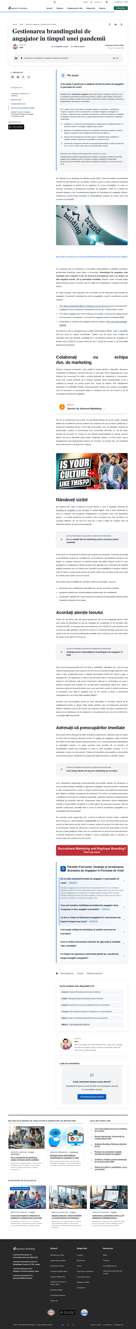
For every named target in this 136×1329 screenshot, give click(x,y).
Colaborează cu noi (74, 8)
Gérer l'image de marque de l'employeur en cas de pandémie (87, 1011)
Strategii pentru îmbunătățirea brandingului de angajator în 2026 (95, 653)
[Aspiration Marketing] (17, 8)
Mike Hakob (74, 1152)
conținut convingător (119, 387)
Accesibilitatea (107, 1325)
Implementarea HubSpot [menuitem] (58, 1260)
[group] (70, 58)
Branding (80, 973)
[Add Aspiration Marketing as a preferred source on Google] (16, 127)
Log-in (85, 2)
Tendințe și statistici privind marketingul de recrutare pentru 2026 (111, 1161)
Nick (21, 48)
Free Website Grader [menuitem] (109, 1266)
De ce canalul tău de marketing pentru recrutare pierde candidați (92, 540)
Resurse (102, 8)
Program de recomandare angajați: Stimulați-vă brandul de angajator (108, 1153)
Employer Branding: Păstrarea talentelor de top (111, 1145)
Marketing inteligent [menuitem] (56, 1290)
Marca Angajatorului (67, 973)
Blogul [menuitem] (105, 1255)
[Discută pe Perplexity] (23, 77)
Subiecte (59, 8)
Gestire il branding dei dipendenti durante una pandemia (85, 1018)
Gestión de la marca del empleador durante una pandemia (86, 1005)
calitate (98, 738)
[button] (22, 58)
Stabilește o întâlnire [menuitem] (83, 1282)
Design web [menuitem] (54, 1300)
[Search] (55, 2)
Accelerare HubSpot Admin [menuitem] (58, 1271)
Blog (21, 24)
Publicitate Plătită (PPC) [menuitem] (57, 1277)
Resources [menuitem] (108, 1248)
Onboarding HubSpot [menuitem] (57, 1266)
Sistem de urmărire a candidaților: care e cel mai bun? (111, 1168)
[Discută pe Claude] (18, 77)
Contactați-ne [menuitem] (81, 1287)
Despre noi (91, 8)
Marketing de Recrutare (94, 973)
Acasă (15, 24)
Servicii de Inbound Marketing (84, 408)
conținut (68, 561)
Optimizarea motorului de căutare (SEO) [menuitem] (58, 1283)
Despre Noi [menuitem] (82, 1248)
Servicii (49, 8)
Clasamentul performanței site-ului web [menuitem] (113, 1272)
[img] (114, 58)
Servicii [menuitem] (53, 1248)
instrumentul (77, 441)
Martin (33, 1212)
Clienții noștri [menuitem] (81, 1260)
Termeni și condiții (96, 1325)
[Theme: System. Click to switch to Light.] (107, 2)
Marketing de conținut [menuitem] (57, 1255)
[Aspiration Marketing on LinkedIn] (63, 1325)
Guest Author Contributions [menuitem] (85, 1271)
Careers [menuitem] (79, 1266)
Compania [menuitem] (80, 1255)
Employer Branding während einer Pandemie (81, 992)
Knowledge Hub (118, 1325)
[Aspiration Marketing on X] (73, 1325)
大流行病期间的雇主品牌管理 (76, 1024)
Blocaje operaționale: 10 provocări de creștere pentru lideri (109, 1137)
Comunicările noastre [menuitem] (83, 1277)
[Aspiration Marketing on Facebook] (68, 1325)
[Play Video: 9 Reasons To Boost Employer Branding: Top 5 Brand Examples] (92, 473)
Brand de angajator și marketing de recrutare (41, 24)
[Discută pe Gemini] (28, 77)
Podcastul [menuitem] (106, 1260)
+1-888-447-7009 (121, 2)
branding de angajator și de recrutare (72, 510)
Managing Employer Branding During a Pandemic (82, 998)
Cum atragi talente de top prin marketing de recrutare (92, 771)
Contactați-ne (121, 8)
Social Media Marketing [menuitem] (57, 1295)
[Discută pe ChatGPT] (12, 77)
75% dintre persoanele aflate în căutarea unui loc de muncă (84, 306)
